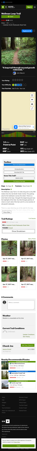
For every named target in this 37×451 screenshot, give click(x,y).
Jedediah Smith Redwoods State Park (14, 25)
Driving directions (19, 169)
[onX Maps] (6, 422)
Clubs (3, 405)
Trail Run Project (23, 405)
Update (28, 334)
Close (18, 446)
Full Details (32, 218)
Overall (10, 228)
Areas (3, 23)
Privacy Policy (17, 442)
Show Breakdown (18, 231)
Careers (4, 436)
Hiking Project (22, 402)
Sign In (29, 7)
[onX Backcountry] (7, 2)
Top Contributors (6, 408)
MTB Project (22, 400)
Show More (6, 212)
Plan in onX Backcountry (19, 164)
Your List (22, 88)
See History (26, 336)
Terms (22, 448)
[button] (3, 50)
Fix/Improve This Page (19, 181)
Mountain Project (23, 397)
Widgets (4, 402)
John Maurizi (21, 73)
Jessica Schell (7, 349)
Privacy (27, 448)
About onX (4, 434)
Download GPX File (19, 172)
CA (7, 23)
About (3, 397)
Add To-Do (15, 88)
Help (3, 400)
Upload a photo (19, 178)
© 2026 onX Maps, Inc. (13, 448)
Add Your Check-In (27, 345)
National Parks (23, 410)
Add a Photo (32, 239)
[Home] (9, 7)
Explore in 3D (27, 31)
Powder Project (23, 408)
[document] (18, 443)
